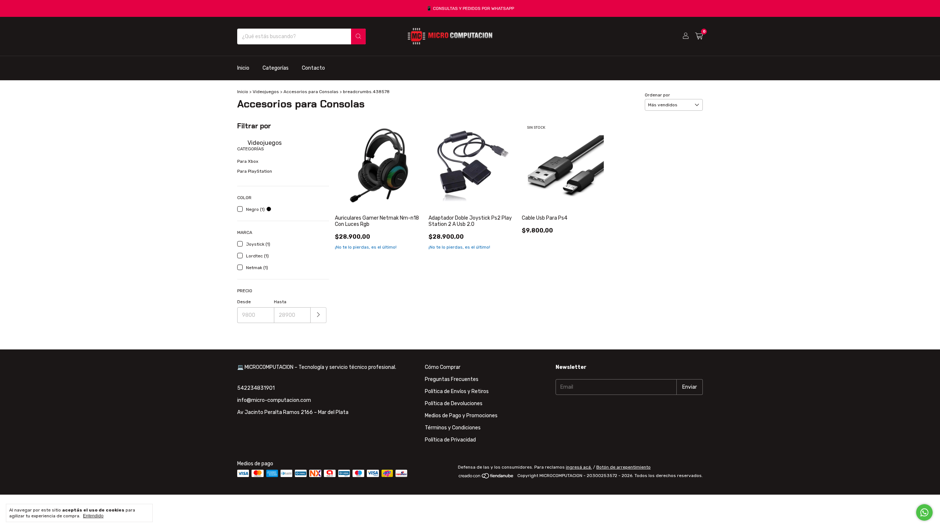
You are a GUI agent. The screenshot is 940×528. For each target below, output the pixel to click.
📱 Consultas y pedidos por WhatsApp (470, 8)
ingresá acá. (579, 467)
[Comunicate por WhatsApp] (924, 512)
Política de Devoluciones (453, 403)
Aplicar (318, 315)
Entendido (93, 515)
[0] (699, 36)
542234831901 (256, 388)
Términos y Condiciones (453, 428)
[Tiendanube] (486, 477)
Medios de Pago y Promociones (461, 415)
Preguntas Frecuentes (451, 379)
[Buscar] (358, 36)
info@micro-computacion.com (274, 400)
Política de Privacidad (450, 440)
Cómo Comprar (442, 367)
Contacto (313, 68)
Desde (244, 301)
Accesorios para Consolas (311, 91)
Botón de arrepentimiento (623, 467)
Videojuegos (266, 91)
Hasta (280, 301)
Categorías (276, 68)
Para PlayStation (254, 171)
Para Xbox (247, 161)
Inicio (243, 68)
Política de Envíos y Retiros (457, 391)
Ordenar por (657, 95)
